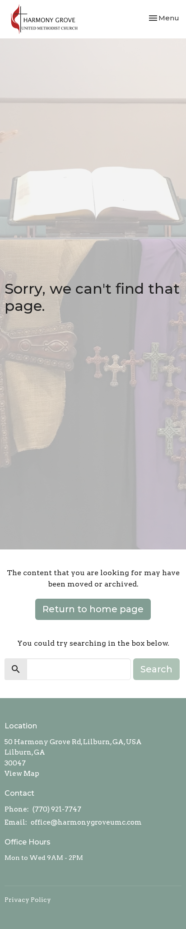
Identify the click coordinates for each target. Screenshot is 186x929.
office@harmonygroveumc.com (86, 822)
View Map (22, 773)
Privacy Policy (28, 899)
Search (156, 669)
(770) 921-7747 (57, 809)
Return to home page (93, 609)
